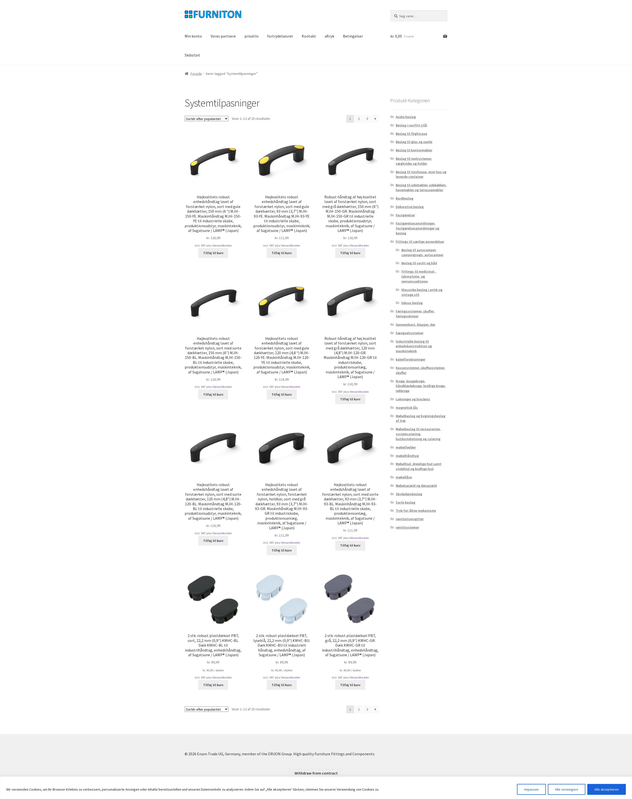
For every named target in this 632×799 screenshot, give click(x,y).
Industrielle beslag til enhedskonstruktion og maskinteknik (414, 346)
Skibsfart (192, 55)
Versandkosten (222, 245)
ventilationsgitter (410, 519)
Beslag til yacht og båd (419, 263)
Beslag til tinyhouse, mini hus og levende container (421, 174)
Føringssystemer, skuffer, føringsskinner (415, 313)
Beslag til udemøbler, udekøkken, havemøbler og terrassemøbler (421, 187)
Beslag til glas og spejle (414, 142)
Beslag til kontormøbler (414, 150)
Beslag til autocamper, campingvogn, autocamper (422, 252)
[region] (316, 788)
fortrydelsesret (280, 36)
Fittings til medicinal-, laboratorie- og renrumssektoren (418, 276)
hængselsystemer (409, 333)
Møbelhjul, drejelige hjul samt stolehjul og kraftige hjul (418, 466)
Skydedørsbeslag (409, 494)
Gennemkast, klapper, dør (415, 324)
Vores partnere (223, 36)
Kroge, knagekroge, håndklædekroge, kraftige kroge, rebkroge (421, 386)
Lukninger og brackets (413, 399)
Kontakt (309, 36)
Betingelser (353, 36)
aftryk (329, 36)
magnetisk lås (407, 407)
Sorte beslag (405, 502)
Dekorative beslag (410, 207)
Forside (196, 73)
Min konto (193, 36)
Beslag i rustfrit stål (411, 125)
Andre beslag (406, 117)
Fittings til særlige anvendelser (420, 241)
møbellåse (404, 477)
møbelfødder (406, 447)
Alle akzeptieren (606, 789)
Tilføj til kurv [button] (213, 253)
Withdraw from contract (316, 773)
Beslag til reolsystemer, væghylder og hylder (414, 161)
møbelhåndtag (407, 455)
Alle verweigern (566, 789)
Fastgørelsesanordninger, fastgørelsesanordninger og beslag (417, 228)
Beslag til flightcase (411, 133)
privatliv (251, 36)
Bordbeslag (404, 198)
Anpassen (531, 789)
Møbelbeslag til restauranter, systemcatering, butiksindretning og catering (418, 434)
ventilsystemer (407, 527)
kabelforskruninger (410, 359)
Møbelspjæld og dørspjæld (416, 485)
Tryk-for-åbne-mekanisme (416, 510)
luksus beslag (412, 303)
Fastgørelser (405, 215)
